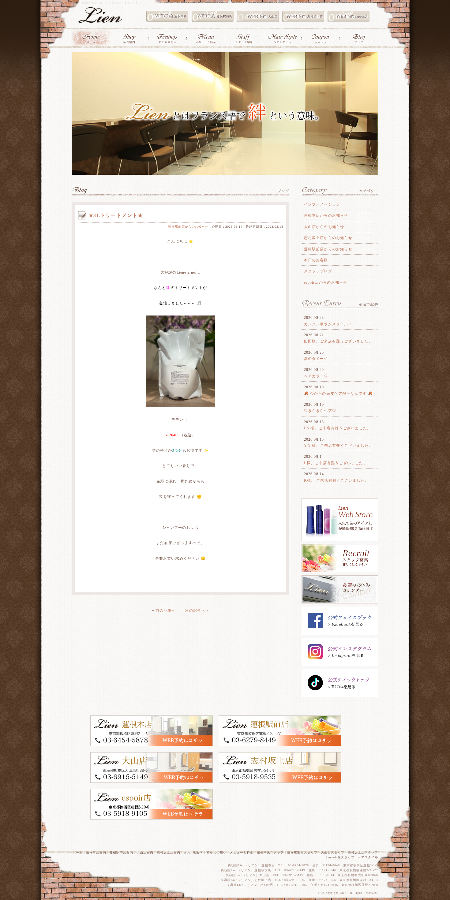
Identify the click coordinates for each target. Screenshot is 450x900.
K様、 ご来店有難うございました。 (336, 480)
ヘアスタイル (368, 857)
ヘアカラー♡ (316, 376)
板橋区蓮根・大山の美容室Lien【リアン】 (110, 3)
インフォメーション (322, 204)
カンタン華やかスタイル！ (328, 324)
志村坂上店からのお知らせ (328, 238)
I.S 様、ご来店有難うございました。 (337, 428)
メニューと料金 (241, 852)
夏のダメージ (316, 359)
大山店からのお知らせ (324, 227)
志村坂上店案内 (168, 852)
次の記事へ (195, 610)
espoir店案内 (193, 852)
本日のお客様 (316, 260)
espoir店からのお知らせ (325, 282)
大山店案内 (145, 852)
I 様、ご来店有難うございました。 (335, 463)
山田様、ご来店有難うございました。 (338, 341)
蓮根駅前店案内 (121, 852)
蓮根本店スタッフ (270, 852)
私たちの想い (216, 852)
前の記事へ (166, 610)
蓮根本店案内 (96, 852)
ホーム (78, 852)
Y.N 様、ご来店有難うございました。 (338, 445)
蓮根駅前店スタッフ (302, 852)
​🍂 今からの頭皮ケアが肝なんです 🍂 (338, 393)
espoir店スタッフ (341, 857)
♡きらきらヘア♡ (320, 411)
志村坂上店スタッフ (363, 852)
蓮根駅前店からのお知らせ (188, 226)
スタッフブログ (318, 271)
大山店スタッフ (332, 852)
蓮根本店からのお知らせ (326, 215)
